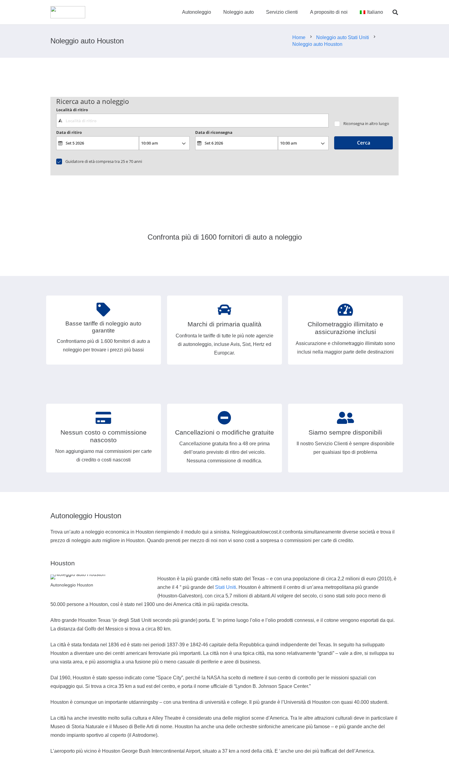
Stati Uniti (225, 587)
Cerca (363, 142)
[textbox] (192, 120)
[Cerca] (395, 12)
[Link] (67, 12)
